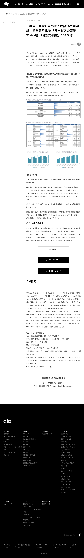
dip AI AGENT (65, 450)
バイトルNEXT (53, 249)
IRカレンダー (27, 450)
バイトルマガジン (67, 455)
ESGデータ (26, 515)
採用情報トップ (47, 434)
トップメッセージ (9, 436)
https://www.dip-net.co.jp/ (41, 366)
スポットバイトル (67, 471)
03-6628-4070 (44, 386)
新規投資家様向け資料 (30, 463)
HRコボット (65, 442)
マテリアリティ (28, 507)
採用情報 (58, 4)
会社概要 (6, 434)
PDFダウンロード (55, 260)
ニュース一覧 (8, 504)
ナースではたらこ (67, 482)
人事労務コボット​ (67, 436)
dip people (64, 466)
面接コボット (65, 434)
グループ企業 (8, 444)
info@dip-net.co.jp (65, 386)
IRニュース (26, 434)
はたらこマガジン (67, 458)
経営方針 (25, 436)
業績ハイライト (28, 447)
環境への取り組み (28, 522)
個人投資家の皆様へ (29, 439)
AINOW (63, 460)
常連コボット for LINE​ (68, 447)
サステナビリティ (40, 4)
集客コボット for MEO (68, 444)
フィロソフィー (8, 439)
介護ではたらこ (66, 484)
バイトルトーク (66, 452)
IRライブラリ (27, 442)
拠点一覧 (6, 455)
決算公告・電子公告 (29, 455)
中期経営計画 (27, 460)
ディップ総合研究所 (67, 463)
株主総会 (25, 452)
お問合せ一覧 (46, 504)
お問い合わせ (66, 4)
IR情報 (31, 4)
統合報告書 (26, 458)
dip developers (66, 487)
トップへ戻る (11, 22)
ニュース (51, 4)
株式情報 (25, 444)
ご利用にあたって (28, 466)
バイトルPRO (66, 479)
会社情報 (17, 4)
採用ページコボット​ (67, 439)
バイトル (64, 468)
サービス (25, 4)
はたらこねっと (66, 476)
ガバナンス (26, 525)
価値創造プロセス (28, 504)
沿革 (5, 442)
